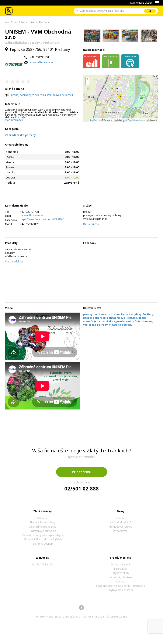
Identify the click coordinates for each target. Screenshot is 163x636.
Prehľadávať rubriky (120, 526)
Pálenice (120, 581)
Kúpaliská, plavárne (120, 577)
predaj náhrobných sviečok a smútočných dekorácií (42, 95)
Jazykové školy (120, 573)
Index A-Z (120, 518)
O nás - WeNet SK (42, 564)
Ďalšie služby (91, 224)
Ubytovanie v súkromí (120, 590)
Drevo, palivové (120, 564)
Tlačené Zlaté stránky (42, 522)
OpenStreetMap (136, 120)
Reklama (42, 518)
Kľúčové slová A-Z (120, 522)
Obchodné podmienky (42, 526)
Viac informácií (14, 120)
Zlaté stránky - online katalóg (9, 11)
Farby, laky (120, 569)
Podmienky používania (42, 531)
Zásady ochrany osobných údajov (42, 535)
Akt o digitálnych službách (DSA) (43, 539)
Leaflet (93, 120)
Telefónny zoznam (42, 543)
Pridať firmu (81, 472)
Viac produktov (14, 261)
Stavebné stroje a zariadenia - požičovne (120, 586)
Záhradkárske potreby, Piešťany (29, 22)
